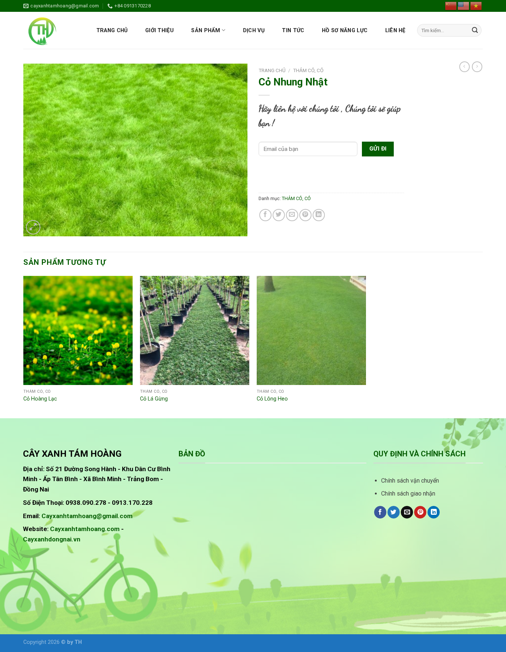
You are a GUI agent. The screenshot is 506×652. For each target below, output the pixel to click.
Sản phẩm (205, 30)
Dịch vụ (253, 30)
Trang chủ (112, 30)
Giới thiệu (159, 30)
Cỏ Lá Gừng (154, 399)
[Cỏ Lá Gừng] (194, 330)
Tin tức (293, 30)
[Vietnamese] (476, 5)
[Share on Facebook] (265, 215)
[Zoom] (33, 227)
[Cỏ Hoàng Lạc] (78, 330)
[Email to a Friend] (292, 215)
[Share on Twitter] (279, 215)
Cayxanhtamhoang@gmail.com (87, 516)
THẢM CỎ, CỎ (308, 70)
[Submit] (475, 30)
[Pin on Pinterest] (305, 215)
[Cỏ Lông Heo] (311, 330)
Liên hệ (395, 30)
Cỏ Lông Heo (272, 399)
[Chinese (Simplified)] (451, 5)
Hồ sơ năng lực (344, 30)
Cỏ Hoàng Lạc (40, 399)
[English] (463, 5)
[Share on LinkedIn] (319, 215)
